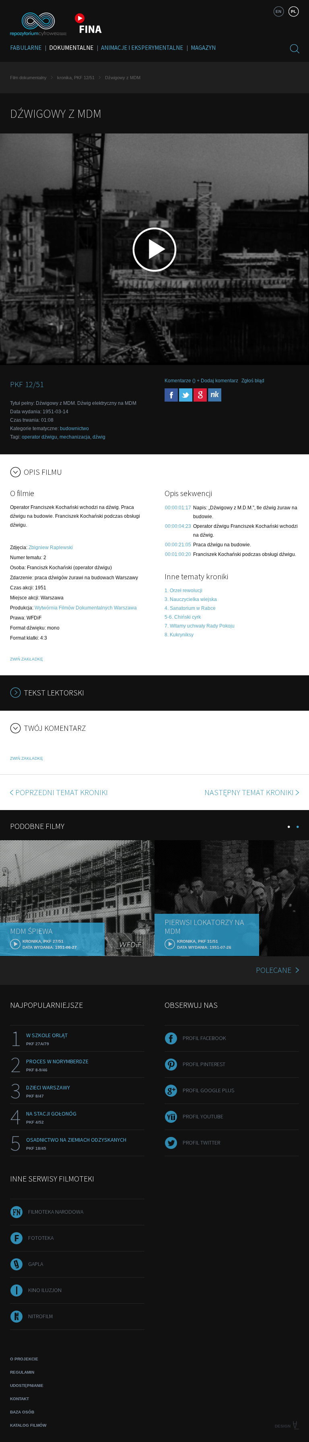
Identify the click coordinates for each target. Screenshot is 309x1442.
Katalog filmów (28, 1425)
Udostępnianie (26, 1385)
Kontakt (19, 1399)
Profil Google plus (208, 1090)
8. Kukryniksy (179, 635)
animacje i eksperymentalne (142, 47)
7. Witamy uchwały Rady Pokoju (200, 626)
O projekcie (24, 1359)
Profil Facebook (204, 1038)
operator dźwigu (39, 437)
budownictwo (74, 428)
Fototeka (41, 1237)
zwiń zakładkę (26, 659)
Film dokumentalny (28, 77)
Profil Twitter (201, 1142)
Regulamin (22, 1372)
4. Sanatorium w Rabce (190, 608)
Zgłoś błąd (252, 381)
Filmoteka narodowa (55, 1211)
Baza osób (22, 1412)
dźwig (99, 437)
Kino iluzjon (45, 1290)
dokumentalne (71, 47)
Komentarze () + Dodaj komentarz (201, 381)
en (278, 11)
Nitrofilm (40, 1316)
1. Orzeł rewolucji (183, 590)
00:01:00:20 (178, 554)
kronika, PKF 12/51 (76, 77)
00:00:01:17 (178, 508)
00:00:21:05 (178, 545)
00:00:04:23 (178, 526)
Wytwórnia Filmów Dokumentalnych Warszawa (86, 608)
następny (249, 792)
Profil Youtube (203, 1116)
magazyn (203, 47)
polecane (273, 970)
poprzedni (61, 792)
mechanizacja (75, 437)
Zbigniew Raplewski (51, 547)
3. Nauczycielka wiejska (191, 599)
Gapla (35, 1264)
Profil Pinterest (204, 1064)
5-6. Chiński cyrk (183, 617)
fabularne (25, 47)
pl (293, 11)
